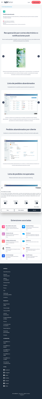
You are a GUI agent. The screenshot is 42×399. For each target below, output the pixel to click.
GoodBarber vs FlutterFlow (6, 350)
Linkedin (7, 380)
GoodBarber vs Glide (6, 354)
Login (29, 2)
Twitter (6, 375)
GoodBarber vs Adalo (6, 342)
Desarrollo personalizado (6, 331)
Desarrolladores (6, 328)
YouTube (7, 378)
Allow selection (21, 210)
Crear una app (6, 308)
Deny (8, 210)
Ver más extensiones (7, 6)
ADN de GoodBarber (6, 279)
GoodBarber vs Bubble (6, 346)
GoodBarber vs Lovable (6, 358)
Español (21, 394)
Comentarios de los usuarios (6, 325)
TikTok (6, 386)
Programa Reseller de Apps (7, 318)
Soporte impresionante (6, 275)
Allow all (34, 210)
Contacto (5, 297)
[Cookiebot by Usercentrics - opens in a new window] (36, 188)
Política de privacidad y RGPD (7, 294)
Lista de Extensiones (6, 314)
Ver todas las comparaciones (6, 362)
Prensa (4, 288)
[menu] (2, 2)
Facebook (7, 370)
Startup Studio (6, 282)
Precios (5, 321)
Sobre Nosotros (6, 271)
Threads (7, 383)
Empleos (5, 285)
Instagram (7, 372)
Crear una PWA (6, 310)
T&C (4, 290)
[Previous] (3, 56)
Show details (36, 206)
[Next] (38, 56)
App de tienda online (6, 304)
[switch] (15, 203)
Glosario (5, 335)
